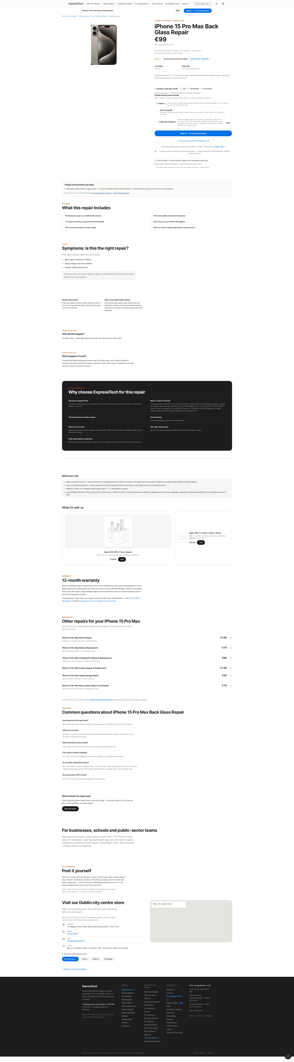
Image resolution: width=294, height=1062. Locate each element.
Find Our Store (172, 1026)
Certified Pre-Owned (149, 1010)
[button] (223, 3)
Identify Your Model (152, 1041)
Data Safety (171, 1016)
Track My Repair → (151, 1038)
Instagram (208, 1016)
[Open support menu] (288, 1056)
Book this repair (70, 809)
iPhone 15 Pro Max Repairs (99, 16)
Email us (96, 959)
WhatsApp (66, 601)
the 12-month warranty (121, 193)
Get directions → (70, 959)
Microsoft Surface (129, 1006)
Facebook (199, 1016)
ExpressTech (76, 3)
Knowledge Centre (172, 4)
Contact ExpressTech (172, 1021)
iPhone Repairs (72, 16)
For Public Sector (151, 1028)
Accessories (149, 1005)
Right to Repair (174, 1003)
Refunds (202, 1053)
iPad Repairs (127, 996)
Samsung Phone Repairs (128, 1014)
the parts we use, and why (102, 193)
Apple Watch (127, 1003)
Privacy (195, 1053)
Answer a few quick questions (101, 700)
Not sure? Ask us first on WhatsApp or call (194, 141)
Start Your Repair (93, 4)
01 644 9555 (134, 598)
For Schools (149, 1021)
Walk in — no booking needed (193, 133)
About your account (174, 1032)
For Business (149, 1015)
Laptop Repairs (128, 1009)
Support (185, 4)
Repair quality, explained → (200, 59)
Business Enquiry (151, 1018)
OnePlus (125, 1022)
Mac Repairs (127, 999)
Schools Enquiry (150, 1025)
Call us (84, 959)
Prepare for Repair (174, 1009)
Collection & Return (125, 4)
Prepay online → (219, 147)
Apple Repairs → (128, 990)
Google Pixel (127, 1019)
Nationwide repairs (161, 93)
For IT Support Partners (150, 1033)
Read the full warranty (106, 601)
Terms (210, 1053)
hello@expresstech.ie (88, 601)
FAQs (169, 1006)
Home (64, 16)
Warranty (170, 1013)
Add (122, 559)
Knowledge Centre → (174, 998)
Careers (170, 993)
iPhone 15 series (84, 16)
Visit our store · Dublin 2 (150, 997)
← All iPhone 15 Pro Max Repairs (74, 969)
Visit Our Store (157, 4)
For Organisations (141, 4)
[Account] (216, 3)
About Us (170, 990)
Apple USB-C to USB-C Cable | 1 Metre (205, 533)
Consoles (125, 1026)
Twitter (191, 1016)
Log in (169, 1029)
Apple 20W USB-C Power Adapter (118, 552)
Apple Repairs (108, 4)
